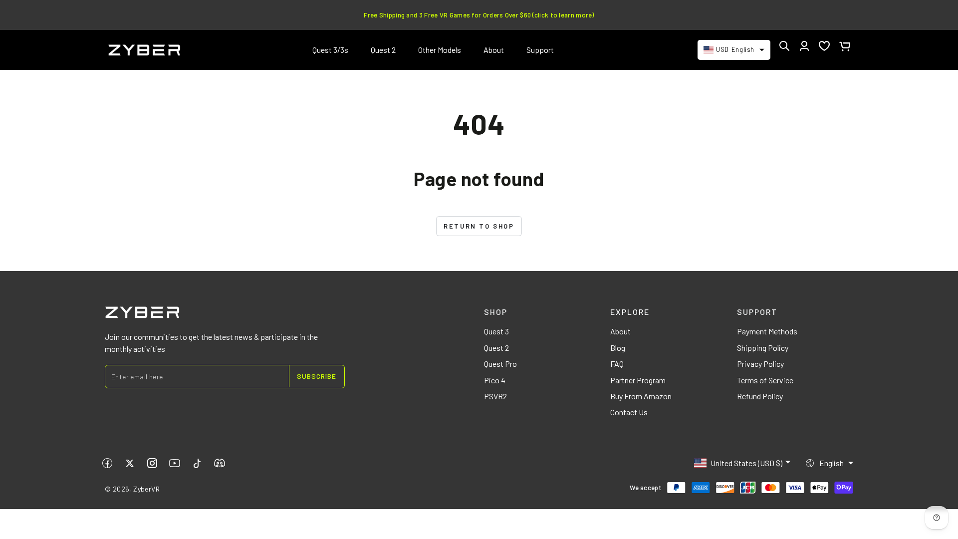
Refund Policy (760, 396)
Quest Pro (500, 363)
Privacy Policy (760, 363)
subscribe (316, 376)
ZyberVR (146, 489)
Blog (617, 347)
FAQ (617, 363)
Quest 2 (496, 347)
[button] (784, 46)
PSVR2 (495, 396)
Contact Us (629, 412)
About (620, 331)
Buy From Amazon (641, 396)
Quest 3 (496, 331)
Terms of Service (765, 380)
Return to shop (479, 226)
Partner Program (638, 380)
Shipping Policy (762, 347)
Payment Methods (767, 331)
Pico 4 (494, 380)
